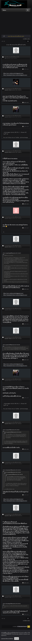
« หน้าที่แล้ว (25, 38)
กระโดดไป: (15, 626)
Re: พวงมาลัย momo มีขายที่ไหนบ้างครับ (12, 88)
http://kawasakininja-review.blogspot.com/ (15, 75)
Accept (16, 638)
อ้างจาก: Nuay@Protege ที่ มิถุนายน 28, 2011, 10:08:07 (12, 253)
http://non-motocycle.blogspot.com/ (13, 73)
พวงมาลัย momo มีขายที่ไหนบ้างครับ (16, 36)
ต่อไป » (29, 38)
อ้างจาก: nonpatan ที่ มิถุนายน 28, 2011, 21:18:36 (11, 429)
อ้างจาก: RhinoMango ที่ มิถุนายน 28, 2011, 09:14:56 (11, 603)
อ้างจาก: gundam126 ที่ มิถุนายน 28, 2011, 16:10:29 (11, 344)
